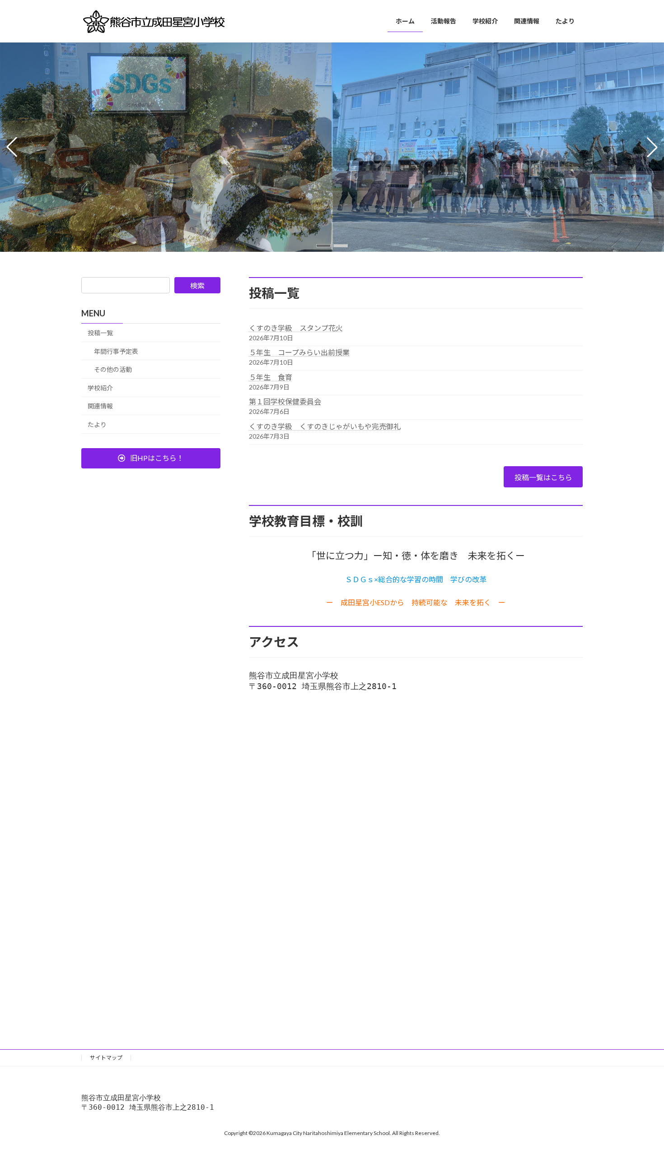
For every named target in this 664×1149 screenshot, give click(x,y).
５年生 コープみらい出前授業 (299, 352)
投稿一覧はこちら (543, 477)
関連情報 (100, 406)
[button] (323, 246)
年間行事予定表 (116, 351)
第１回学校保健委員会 (285, 401)
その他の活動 (113, 369)
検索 (197, 285)
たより (97, 424)
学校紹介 (100, 388)
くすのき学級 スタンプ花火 (296, 328)
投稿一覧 (100, 333)
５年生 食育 (270, 377)
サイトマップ (106, 1057)
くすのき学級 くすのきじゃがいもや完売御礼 (325, 426)
